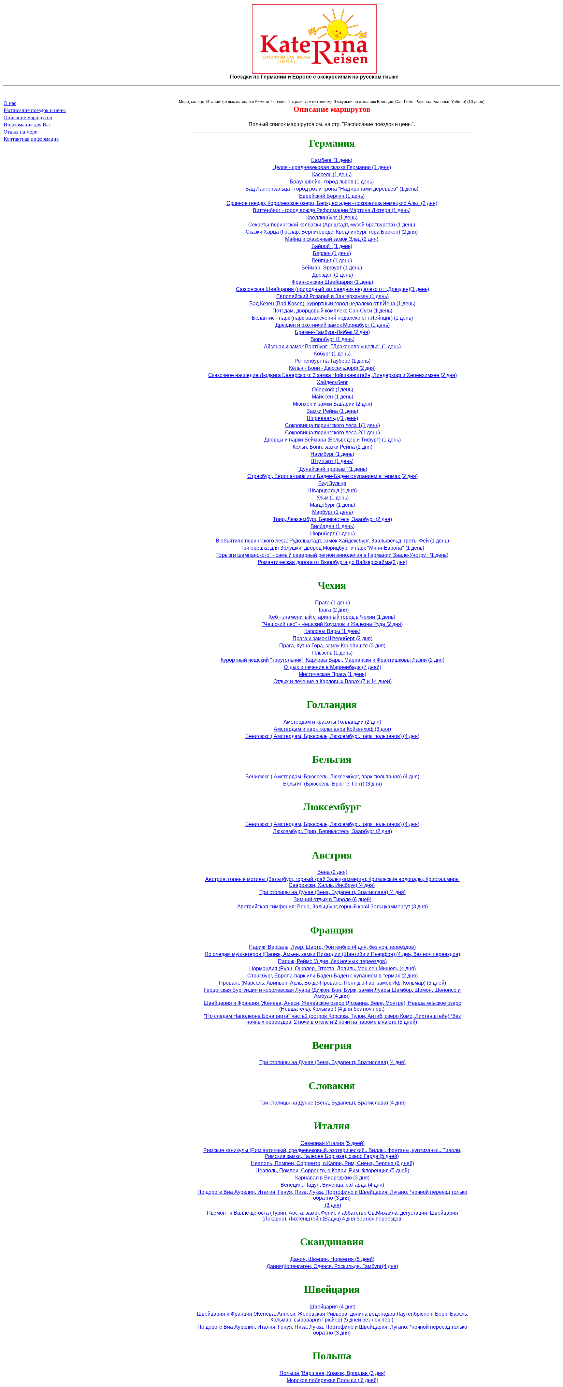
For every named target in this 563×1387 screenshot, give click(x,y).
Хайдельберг (332, 382)
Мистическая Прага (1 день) (332, 674)
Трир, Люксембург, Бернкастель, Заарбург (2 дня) (332, 519)
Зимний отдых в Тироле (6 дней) (332, 899)
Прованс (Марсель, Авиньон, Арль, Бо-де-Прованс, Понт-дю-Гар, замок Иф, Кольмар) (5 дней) (332, 983)
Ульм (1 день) (332, 497)
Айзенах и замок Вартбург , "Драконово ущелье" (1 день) (332, 346)
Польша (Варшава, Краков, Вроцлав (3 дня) (332, 1373)
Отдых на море (20, 132)
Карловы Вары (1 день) (332, 631)
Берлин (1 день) (332, 253)
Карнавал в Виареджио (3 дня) (332, 1177)
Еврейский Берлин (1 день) (332, 196)
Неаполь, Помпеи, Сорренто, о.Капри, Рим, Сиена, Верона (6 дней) (332, 1163)
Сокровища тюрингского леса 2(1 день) (332, 432)
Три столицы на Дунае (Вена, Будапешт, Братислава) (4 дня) (332, 892)
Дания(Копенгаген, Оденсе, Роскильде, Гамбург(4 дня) (332, 1266)
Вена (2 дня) (332, 872)
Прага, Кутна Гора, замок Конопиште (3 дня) (332, 645)
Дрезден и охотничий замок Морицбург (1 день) (332, 325)
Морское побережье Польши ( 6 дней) (332, 1380)
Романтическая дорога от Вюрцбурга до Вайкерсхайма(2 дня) (332, 562)
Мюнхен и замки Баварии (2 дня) (332, 404)
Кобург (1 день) (332, 353)
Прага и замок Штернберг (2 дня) (332, 638)
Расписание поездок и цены (35, 110)
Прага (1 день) (332, 602)
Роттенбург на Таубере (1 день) (332, 361)
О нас (10, 103)
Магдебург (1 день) (332, 505)
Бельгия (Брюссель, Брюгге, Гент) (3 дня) (332, 784)
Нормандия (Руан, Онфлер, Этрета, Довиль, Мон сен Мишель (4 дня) (332, 968)
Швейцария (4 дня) (332, 1306)
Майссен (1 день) (332, 396)
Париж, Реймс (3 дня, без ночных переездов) (332, 961)
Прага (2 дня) (332, 610)
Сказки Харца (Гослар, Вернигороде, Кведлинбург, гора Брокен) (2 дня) (332, 232)
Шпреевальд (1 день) (332, 418)
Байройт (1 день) (331, 246)
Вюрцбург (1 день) (332, 339)
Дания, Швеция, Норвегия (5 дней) (332, 1259)
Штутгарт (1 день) (332, 461)
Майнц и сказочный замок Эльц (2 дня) (331, 239)
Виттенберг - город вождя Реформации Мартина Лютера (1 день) (332, 210)
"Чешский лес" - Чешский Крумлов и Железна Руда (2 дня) (332, 624)
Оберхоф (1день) (332, 389)
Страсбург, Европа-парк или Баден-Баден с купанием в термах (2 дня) (332, 476)
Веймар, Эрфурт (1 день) (331, 267)
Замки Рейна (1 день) (332, 411)
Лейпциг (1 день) (331, 260)
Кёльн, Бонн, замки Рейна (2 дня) (332, 447)
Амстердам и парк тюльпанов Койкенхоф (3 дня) (332, 729)
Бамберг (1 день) (331, 160)
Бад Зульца (332, 483)
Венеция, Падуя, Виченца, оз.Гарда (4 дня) (332, 1185)
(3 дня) (332, 1205)
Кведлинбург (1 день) (331, 217)
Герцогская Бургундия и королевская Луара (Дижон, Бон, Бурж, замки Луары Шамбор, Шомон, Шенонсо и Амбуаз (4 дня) (332, 993)
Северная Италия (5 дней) (332, 1143)
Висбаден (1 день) (332, 526)
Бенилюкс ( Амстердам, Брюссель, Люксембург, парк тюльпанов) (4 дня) (332, 736)
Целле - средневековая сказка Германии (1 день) (331, 167)
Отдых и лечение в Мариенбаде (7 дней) (332, 667)
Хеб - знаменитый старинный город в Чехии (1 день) (331, 617)
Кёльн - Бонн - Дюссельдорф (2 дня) (332, 368)
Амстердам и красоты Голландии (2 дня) (332, 722)
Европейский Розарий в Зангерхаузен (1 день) (332, 296)
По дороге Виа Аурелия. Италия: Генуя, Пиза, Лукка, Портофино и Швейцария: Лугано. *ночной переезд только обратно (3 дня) (332, 1195)
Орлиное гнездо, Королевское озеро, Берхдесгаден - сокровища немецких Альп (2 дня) (331, 203)
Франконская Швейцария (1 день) (332, 282)
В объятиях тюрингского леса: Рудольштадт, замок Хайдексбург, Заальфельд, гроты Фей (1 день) (332, 540)
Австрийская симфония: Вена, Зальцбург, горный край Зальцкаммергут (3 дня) (332, 906)
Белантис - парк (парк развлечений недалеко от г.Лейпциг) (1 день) (332, 318)
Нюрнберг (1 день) (332, 533)
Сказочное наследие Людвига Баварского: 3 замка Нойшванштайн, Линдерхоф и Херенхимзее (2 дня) (332, 375)
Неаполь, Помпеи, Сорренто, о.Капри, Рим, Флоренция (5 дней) (332, 1170)
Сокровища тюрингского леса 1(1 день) (332, 425)
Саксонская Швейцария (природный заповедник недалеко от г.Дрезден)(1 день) (332, 289)
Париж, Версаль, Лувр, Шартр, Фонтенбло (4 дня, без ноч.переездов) (332, 947)
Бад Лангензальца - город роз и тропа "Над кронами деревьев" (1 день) (331, 189)
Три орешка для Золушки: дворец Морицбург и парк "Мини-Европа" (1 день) (332, 548)
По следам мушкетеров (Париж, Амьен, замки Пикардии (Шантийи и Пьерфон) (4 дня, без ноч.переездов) (332, 954)
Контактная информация (31, 139)
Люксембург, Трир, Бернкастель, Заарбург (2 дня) (332, 831)
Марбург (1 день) (332, 512)
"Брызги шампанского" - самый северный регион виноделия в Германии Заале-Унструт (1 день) (332, 555)
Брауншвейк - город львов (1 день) (332, 181)
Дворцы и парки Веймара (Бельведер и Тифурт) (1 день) (332, 439)
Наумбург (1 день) (332, 454)
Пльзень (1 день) (332, 653)
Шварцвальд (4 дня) (332, 490)
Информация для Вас (27, 124)
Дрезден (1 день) (332, 275)
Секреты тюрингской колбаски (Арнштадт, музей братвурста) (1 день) (331, 224)
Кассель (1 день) (332, 174)
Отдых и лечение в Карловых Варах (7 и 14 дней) (332, 681)
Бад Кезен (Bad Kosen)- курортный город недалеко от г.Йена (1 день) (332, 303)
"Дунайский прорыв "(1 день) (332, 469)
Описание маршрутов (28, 117)
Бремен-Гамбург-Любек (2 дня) (332, 332)
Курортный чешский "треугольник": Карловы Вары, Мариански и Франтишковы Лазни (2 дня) (332, 660)
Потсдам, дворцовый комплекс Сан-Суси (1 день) (332, 310)
